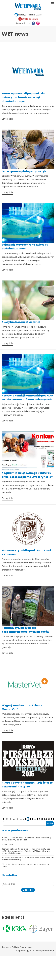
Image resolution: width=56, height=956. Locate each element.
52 (38, 819)
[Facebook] (33, 23)
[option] (15, 929)
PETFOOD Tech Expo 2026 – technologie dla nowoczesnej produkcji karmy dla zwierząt (26, 839)
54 (45, 819)
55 (49, 819)
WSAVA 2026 (7, 844)
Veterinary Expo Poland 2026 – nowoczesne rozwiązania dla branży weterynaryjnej (28, 858)
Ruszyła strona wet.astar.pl (21, 322)
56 (52, 819)
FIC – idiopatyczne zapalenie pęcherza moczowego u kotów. (25, 865)
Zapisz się (28, 889)
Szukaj (50, 823)
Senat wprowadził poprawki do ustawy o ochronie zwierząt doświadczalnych (23, 97)
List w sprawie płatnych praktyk (24, 171)
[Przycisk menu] (52, 3)
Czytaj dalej (7, 118)
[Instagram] (38, 23)
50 (31, 819)
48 (24, 819)
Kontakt (5, 947)
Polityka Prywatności (22, 947)
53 (42, 819)
